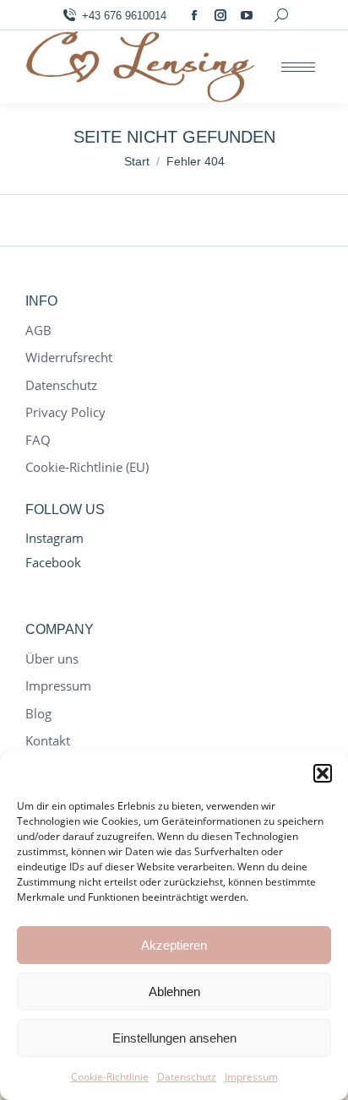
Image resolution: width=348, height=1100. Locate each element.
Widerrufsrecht (68, 358)
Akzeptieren (174, 945)
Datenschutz (186, 1077)
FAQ (38, 440)
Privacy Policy (65, 412)
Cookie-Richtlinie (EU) (87, 467)
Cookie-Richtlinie (110, 1077)
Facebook (53, 562)
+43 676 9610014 (124, 15)
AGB (38, 330)
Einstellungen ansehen (174, 1038)
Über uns (52, 659)
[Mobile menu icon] (298, 67)
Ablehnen (174, 991)
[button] (322, 773)
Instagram (54, 537)
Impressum (251, 1077)
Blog (38, 714)
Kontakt (47, 741)
